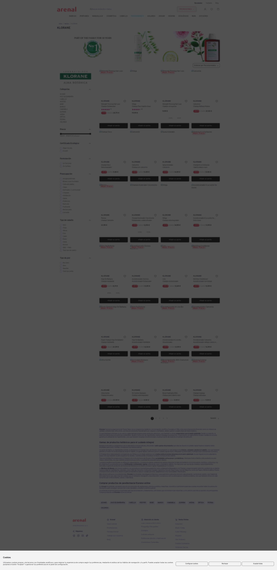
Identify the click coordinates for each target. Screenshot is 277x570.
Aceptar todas (258, 564)
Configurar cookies (191, 564)
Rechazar (225, 564)
